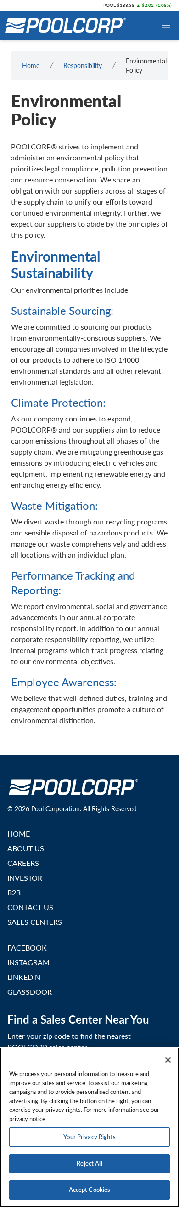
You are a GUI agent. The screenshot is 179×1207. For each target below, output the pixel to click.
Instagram (28, 962)
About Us (25, 848)
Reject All (89, 1163)
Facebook (27, 947)
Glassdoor (29, 991)
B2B (14, 892)
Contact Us (30, 907)
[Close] (168, 1060)
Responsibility (82, 65)
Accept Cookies (90, 1189)
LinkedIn (23, 977)
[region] (89, 1127)
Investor (24, 877)
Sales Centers (34, 922)
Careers (23, 863)
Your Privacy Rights (89, 1137)
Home (30, 65)
